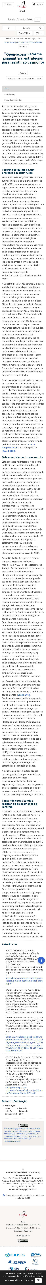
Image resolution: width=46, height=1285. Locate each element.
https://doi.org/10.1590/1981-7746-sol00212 (23, 42)
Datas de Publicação (12, 100)
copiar (23, 46)
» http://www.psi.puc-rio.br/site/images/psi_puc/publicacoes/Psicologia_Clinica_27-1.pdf (24, 1090)
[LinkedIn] (23, 1235)
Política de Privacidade (23, 1280)
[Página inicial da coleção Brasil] (23, 1217)
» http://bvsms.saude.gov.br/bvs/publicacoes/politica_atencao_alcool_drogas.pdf (24, 979)
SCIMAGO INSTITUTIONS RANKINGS (24, 78)
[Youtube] (28, 1235)
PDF (37, 33)
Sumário (26, 28)
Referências (9, 94)
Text (6, 88)
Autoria (23, 73)
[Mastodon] (20, 1235)
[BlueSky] (17, 1235)
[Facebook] (26, 1235)
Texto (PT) (23, 33)
